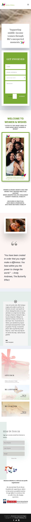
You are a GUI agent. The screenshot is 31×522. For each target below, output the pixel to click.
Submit (22, 96)
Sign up (24, 412)
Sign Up (24, 395)
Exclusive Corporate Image (18, 516)
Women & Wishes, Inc (20, 518)
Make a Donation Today (11, 381)
